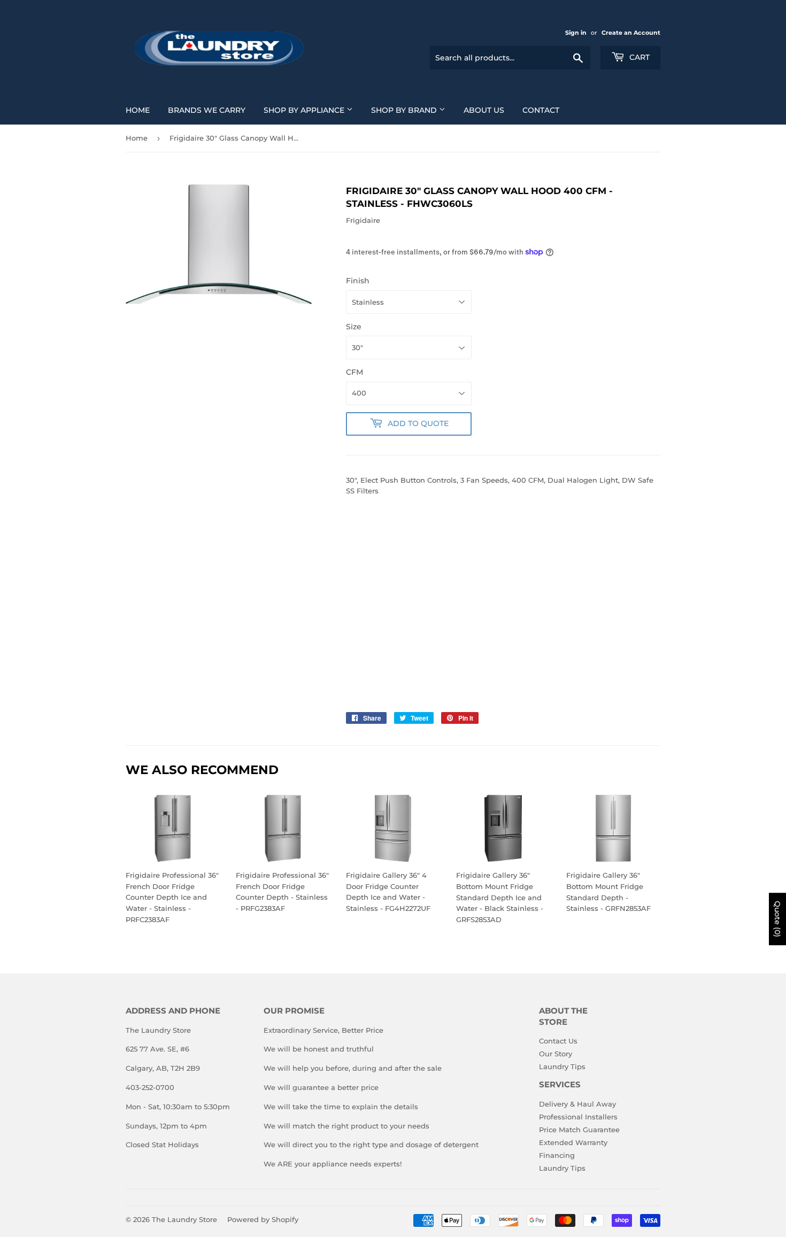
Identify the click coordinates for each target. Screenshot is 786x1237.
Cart (638, 57)
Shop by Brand (405, 110)
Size (353, 326)
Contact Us (558, 1041)
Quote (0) (777, 919)
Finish (357, 280)
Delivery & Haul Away (577, 1104)
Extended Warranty (573, 1142)
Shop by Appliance (305, 110)
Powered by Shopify (262, 1219)
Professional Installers (578, 1116)
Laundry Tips (562, 1066)
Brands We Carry (206, 110)
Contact (540, 110)
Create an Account (631, 32)
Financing (557, 1155)
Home (138, 110)
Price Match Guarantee (579, 1129)
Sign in (576, 32)
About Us (484, 110)
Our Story (555, 1053)
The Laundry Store (184, 1219)
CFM (354, 372)
